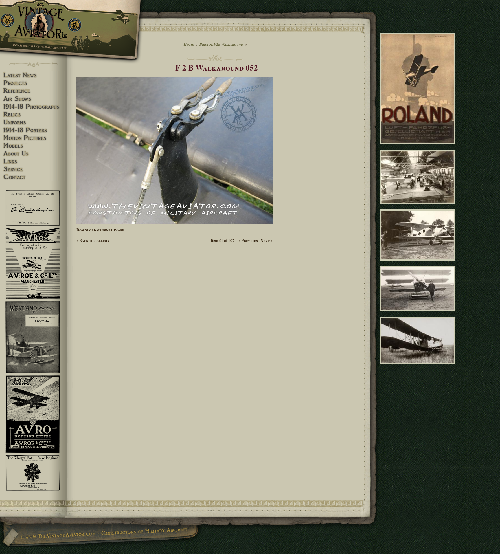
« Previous (248, 240)
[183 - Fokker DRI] (418, 314)
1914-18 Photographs (33, 107)
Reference (33, 91)
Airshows (33, 99)
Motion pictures (33, 138)
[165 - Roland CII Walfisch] (418, 263)
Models (33, 146)
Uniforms (33, 122)
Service (33, 169)
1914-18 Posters (33, 130)
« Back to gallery (93, 240)
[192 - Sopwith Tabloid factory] (418, 207)
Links (33, 161)
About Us (33, 153)
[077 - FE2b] (418, 367)
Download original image (100, 230)
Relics (33, 114)
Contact (33, 177)
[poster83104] (418, 147)
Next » (266, 240)
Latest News (33, 75)
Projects (33, 83)
